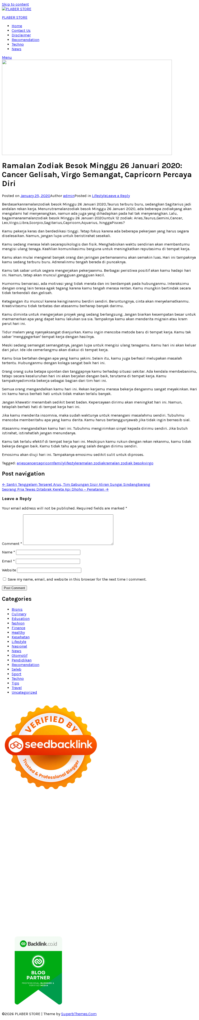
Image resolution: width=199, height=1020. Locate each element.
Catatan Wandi (26, 890)
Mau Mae (116, 881)
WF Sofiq (22, 840)
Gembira (162, 918)
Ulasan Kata (21, 918)
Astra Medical (97, 863)
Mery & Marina (165, 835)
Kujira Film (106, 849)
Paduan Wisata (113, 900)
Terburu (177, 909)
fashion (18, 623)
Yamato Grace (52, 821)
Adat (121, 904)
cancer (31, 463)
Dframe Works (67, 812)
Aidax (79, 831)
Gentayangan (44, 918)
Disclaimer (21, 35)
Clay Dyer (95, 872)
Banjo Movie (59, 872)
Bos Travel (28, 881)
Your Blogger (21, 900)
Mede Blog (11, 854)
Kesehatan (21, 637)
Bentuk (163, 909)
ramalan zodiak (91, 463)
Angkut (8, 909)
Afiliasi (83, 904)
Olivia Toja (138, 821)
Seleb (16, 669)
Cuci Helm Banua (164, 886)
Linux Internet (32, 877)
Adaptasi (108, 904)
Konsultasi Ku (111, 923)
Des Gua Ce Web (59, 877)
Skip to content (15, 4)
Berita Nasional (102, 895)
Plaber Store (165, 808)
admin (69, 195)
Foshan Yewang (140, 808)
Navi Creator (25, 886)
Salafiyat (180, 817)
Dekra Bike (49, 858)
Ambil (157, 904)
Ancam (190, 904)
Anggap (101, 914)
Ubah (175, 914)
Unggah (163, 914)
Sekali (20, 923)
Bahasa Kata (166, 927)
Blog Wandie (183, 890)
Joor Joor (159, 854)
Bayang (73, 909)
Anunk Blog (26, 803)
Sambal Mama (25, 831)
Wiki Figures (90, 808)
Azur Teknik (47, 803)
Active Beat (132, 867)
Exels (21, 844)
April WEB (123, 826)
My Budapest (13, 872)
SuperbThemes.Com (79, 1014)
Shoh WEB (74, 835)
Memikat (146, 918)
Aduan (35, 914)
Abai (130, 904)
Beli (84, 909)
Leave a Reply (118, 195)
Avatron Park (61, 817)
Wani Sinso (142, 826)
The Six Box (74, 863)
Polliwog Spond (30, 808)
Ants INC (128, 812)
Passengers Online (153, 812)
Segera (8, 923)
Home (17, 26)
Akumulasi (173, 904)
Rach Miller (175, 840)
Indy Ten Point (51, 863)
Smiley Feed (89, 844)
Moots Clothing (179, 831)
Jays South (92, 826)
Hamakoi (128, 831)
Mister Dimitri (43, 840)
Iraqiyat (73, 854)
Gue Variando (32, 867)
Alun (139, 904)
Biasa (151, 909)
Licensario (29, 863)
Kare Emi (142, 849)
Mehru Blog (98, 821)
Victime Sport (122, 863)
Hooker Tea (72, 849)
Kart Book (35, 844)
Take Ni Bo (23, 812)
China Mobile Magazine (143, 840)
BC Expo (9, 858)
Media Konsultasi (96, 927)
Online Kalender (73, 858)
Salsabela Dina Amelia (21, 895)
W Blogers (31, 821)
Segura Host (30, 849)
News (16, 49)
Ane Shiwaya (161, 849)
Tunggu (187, 914)
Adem (59, 914)
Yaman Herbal (109, 867)
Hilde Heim (90, 812)
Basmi (50, 909)
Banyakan (93, 918)
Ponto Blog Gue (181, 854)
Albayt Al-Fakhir (16, 817)
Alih (147, 904)
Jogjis (76, 826)
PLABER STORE (14, 17)
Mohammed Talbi (134, 854)
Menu (7, 57)
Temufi (89, 849)
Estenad (112, 831)
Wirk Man (146, 881)
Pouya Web (182, 849)
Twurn (122, 817)
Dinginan (76, 918)
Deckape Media (180, 867)
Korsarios (144, 858)
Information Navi (143, 877)
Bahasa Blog (22, 927)
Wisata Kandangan (154, 890)
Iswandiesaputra (86, 886)
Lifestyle (99, 195)
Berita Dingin (160, 923)
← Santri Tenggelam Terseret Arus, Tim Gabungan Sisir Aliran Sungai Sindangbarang (76, 484)
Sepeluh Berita (67, 927)
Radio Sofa (46, 886)
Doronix (149, 803)
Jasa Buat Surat (150, 831)
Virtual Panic (13, 835)
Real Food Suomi (103, 858)
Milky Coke (181, 863)
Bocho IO (78, 872)
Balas (61, 909)
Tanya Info (121, 927)
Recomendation (25, 39)
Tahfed (131, 881)
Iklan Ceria (11, 821)
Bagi (39, 909)
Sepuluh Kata (136, 923)
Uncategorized (24, 692)
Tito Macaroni (116, 877)
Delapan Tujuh (70, 803)
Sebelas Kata (64, 900)
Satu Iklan (43, 900)
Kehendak (35, 923)
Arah (30, 909)
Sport (16, 674)
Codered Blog (34, 854)
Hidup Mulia (111, 840)
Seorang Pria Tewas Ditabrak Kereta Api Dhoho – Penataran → (55, 489)
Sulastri (57, 835)
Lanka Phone (130, 803)
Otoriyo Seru (160, 863)
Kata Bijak (23, 826)
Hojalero (144, 835)
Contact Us (21, 30)
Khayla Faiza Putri (117, 886)
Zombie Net (94, 835)
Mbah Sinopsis (57, 826)
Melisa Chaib (159, 821)
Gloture (51, 844)
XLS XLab (88, 867)
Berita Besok (170, 895)
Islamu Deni (76, 821)
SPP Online (68, 844)
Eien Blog (188, 835)
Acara (95, 904)
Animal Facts (56, 867)
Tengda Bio (51, 849)
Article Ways (28, 858)
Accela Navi (43, 812)
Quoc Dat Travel (183, 812)
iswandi (63, 886)
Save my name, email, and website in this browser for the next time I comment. (77, 579)
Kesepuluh (54, 923)
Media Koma (147, 895)
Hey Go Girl (166, 803)
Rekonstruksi (68, 840)
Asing (21, 909)
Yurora (177, 821)
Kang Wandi (50, 890)
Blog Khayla (126, 890)
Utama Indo (49, 831)
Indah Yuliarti (14, 904)
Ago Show (90, 840)
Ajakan (47, 914)
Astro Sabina (84, 817)
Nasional (19, 646)
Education (21, 618)
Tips (15, 683)
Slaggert (173, 826)
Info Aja (33, 904)
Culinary (19, 614)
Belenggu (136, 909)
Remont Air (144, 872)
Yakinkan (178, 918)
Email (8, 561)
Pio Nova (89, 854)
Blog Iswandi (104, 890)
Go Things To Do (89, 877)
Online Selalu (88, 900)
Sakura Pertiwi (140, 900)
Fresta (108, 826)
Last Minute (164, 858)
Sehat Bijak (50, 904)
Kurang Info (52, 895)
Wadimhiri (110, 812)
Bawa (93, 909)
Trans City (80, 881)
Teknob (65, 881)
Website (9, 570)
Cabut (190, 909)
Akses (89, 914)
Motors (8, 803)
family (58, 463)
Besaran (109, 918)
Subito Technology (61, 808)
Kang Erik (98, 881)
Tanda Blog (43, 927)
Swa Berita (118, 821)
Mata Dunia (48, 881)
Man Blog (163, 881)
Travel (17, 687)
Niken (178, 881)
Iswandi (141, 886)
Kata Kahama (160, 817)
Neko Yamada (114, 808)
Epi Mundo (138, 817)
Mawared (127, 858)
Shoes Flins (108, 854)
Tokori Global (154, 867)
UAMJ (74, 867)
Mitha (38, 826)
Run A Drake (36, 872)
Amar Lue (124, 849)
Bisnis (17, 609)
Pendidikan (22, 660)
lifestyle (71, 463)
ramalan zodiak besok (124, 463)
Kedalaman (127, 918)
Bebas (122, 909)
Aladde (159, 826)
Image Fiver (94, 803)
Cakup (22, 914)
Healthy (18, 632)
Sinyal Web (125, 895)
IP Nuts (142, 863)
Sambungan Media (81, 923)
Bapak (61, 918)
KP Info (67, 831)
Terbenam (107, 909)
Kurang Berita (75, 895)
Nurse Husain (37, 835)
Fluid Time (56, 854)
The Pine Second (160, 844)
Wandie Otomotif (76, 890)
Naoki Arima (166, 872)
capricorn (45, 463)
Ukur (6, 918)
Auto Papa (40, 817)
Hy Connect (94, 831)
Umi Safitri (187, 900)
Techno (18, 44)
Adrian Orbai (112, 844)
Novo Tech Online (121, 835)
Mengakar (74, 914)
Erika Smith (134, 844)
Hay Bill (127, 872)
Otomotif (19, 655)
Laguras (9, 844)
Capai (150, 914)
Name (8, 552)
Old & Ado (11, 867)
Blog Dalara (106, 817)
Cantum (9, 914)
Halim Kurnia (165, 900)
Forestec (111, 872)
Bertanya (68, 904)
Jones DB (167, 877)
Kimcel (112, 803)
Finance (18, 627)
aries (21, 463)
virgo (148, 463)
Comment (12, 543)
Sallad (7, 840)
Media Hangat (143, 927)
